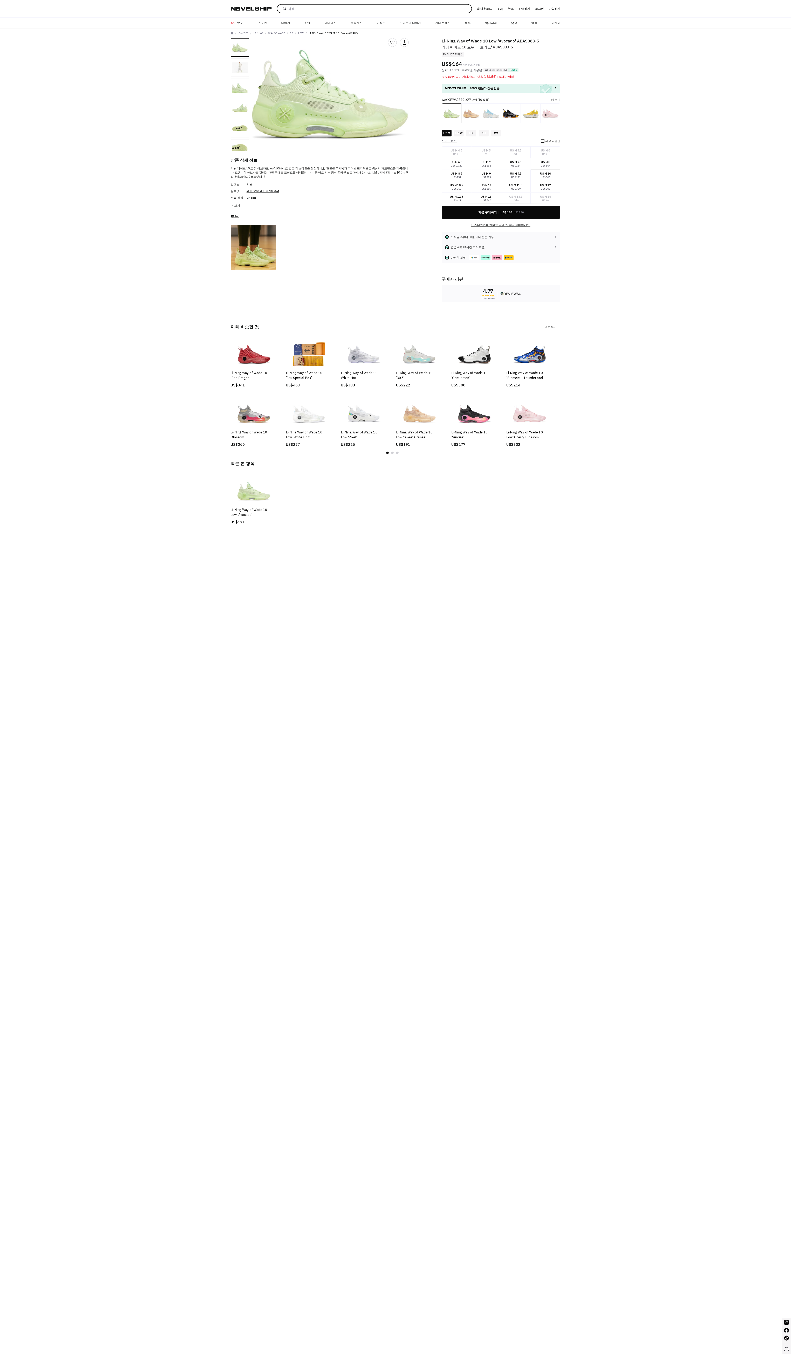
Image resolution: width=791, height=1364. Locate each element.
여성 (534, 23)
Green (251, 198)
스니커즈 (243, 33)
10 (291, 33)
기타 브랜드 (443, 23)
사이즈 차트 (449, 141)
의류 (468, 23)
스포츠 (262, 23)
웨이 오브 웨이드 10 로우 (263, 191)
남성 (514, 23)
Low (301, 33)
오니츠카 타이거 (410, 23)
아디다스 (330, 23)
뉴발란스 (356, 23)
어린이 (555, 23)
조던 (307, 23)
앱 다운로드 (484, 9)
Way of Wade (276, 33)
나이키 (285, 23)
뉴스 (511, 9)
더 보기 (235, 205)
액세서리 (491, 23)
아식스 (381, 23)
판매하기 (524, 9)
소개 (500, 9)
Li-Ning (258, 33)
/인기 (237, 23)
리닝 (250, 184)
